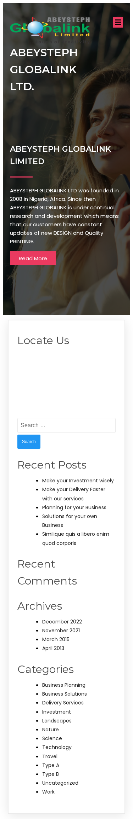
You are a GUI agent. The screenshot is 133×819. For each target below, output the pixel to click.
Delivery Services (63, 702)
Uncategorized (60, 782)
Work (48, 791)
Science (52, 738)
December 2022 (62, 621)
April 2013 (53, 648)
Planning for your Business (74, 507)
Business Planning (63, 685)
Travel (49, 756)
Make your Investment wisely (78, 480)
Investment (56, 711)
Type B (50, 774)
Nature (50, 729)
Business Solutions (64, 693)
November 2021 (61, 630)
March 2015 (56, 639)
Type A (50, 765)
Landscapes (57, 720)
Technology (57, 747)
